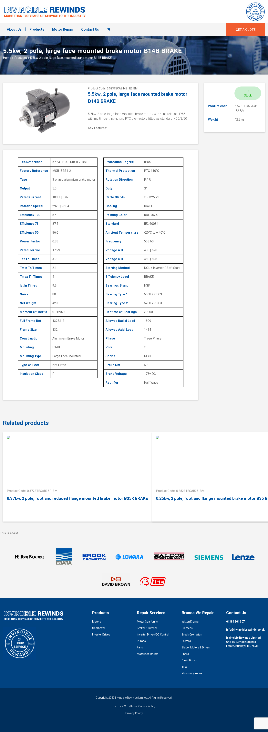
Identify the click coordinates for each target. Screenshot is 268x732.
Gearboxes (99, 628)
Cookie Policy (146, 706)
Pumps (141, 641)
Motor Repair (62, 29)
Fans (140, 647)
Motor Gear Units (147, 621)
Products (36, 29)
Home (7, 58)
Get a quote (245, 30)
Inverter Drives (101, 634)
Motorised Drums (147, 654)
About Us (14, 29)
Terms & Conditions (125, 706)
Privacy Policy (134, 713)
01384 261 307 (235, 621)
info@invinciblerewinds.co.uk (245, 629)
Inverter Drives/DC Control (153, 634)
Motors (96, 621)
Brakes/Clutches (147, 628)
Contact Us (90, 29)
